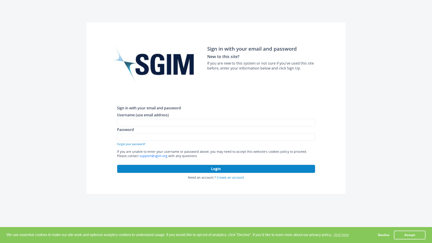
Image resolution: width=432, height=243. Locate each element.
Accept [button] (409, 235)
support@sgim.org (153, 156)
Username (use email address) (143, 114)
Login (216, 168)
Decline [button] (383, 235)
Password (125, 129)
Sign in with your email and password (149, 108)
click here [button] (341, 235)
